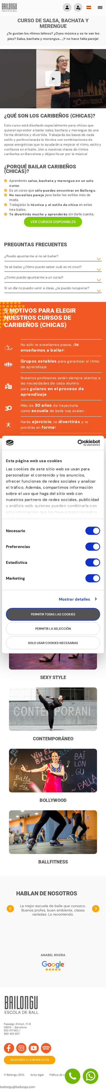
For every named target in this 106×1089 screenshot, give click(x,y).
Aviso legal (36, 1074)
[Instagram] (21, 1048)
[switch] (92, 549)
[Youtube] (34, 1048)
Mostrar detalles (74, 599)
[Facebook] (9, 1048)
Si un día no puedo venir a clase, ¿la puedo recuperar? (46, 288)
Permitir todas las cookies (53, 614)
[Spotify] (46, 1048)
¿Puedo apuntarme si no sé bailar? (31, 256)
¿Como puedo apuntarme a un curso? (33, 277)
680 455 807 (12, 1033)
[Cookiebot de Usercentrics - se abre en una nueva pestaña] (77, 442)
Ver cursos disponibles (53, 221)
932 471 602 (11, 1030)
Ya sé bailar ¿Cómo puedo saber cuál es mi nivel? (43, 267)
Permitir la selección (53, 629)
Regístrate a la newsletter (29, 1059)
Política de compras (61, 1074)
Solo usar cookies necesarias (53, 643)
